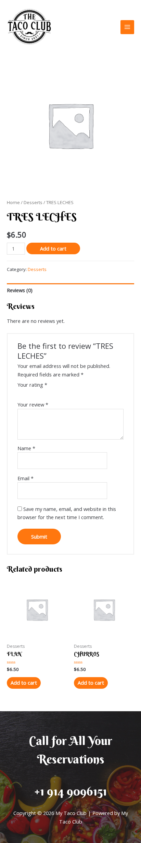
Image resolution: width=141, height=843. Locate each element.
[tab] (70, 290)
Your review (32, 404)
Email (25, 478)
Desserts (33, 202)
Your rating (32, 384)
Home (13, 202)
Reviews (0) (20, 290)
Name (26, 448)
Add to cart (53, 248)
